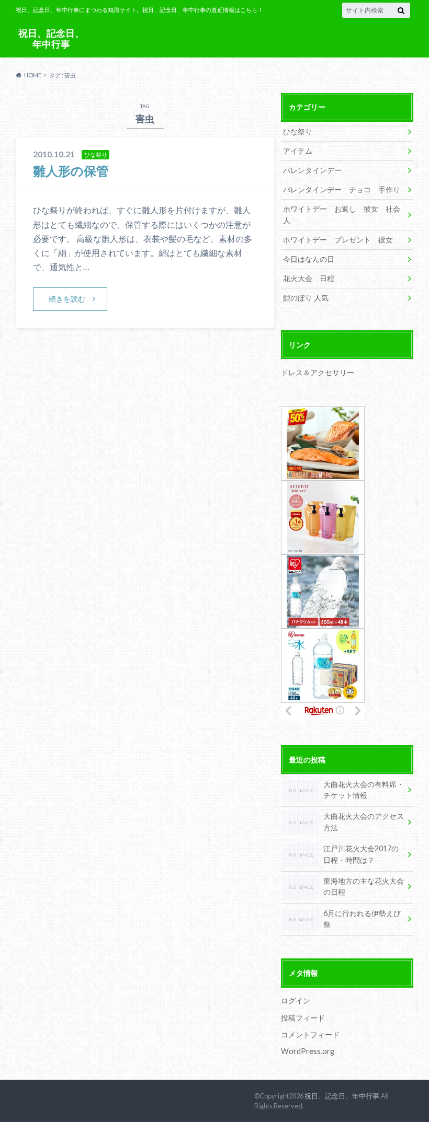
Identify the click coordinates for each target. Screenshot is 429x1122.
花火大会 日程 (308, 278)
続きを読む (67, 298)
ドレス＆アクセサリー (317, 372)
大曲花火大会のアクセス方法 (363, 822)
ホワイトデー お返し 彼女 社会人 (341, 214)
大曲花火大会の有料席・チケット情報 (363, 790)
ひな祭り (297, 131)
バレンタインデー (312, 170)
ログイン (295, 1000)
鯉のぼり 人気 (306, 297)
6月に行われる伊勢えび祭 (362, 919)
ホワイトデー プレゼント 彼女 (338, 239)
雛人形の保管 (71, 170)
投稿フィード (303, 1017)
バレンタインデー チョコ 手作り (341, 189)
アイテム (297, 150)
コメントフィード (310, 1034)
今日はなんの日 (308, 259)
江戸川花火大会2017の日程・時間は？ (361, 854)
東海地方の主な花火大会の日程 (363, 886)
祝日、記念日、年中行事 (51, 38)
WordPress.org (307, 1051)
